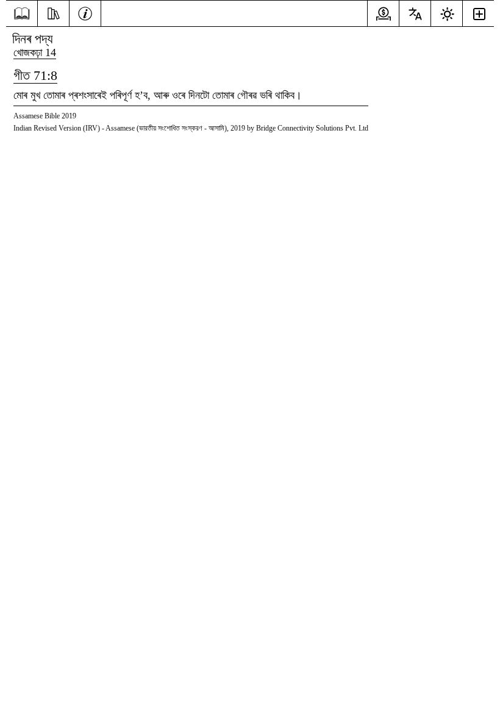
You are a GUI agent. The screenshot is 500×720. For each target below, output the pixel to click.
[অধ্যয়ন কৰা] (53, 12)
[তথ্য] (85, 12)
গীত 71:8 (35, 75)
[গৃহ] (21, 13)
